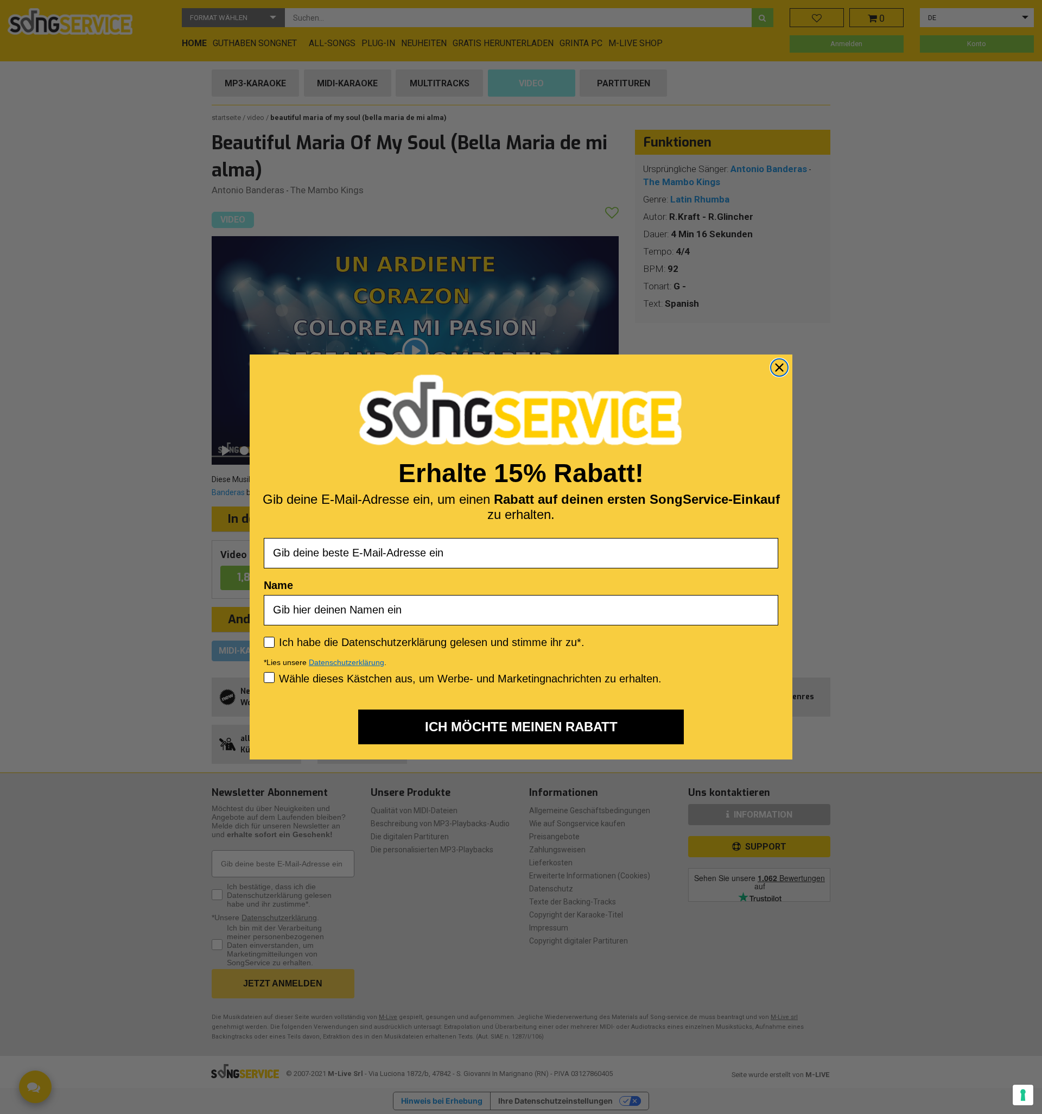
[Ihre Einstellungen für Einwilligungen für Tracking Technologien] (1023, 1095)
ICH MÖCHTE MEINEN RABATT (521, 726)
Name (278, 585)
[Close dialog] (779, 367)
